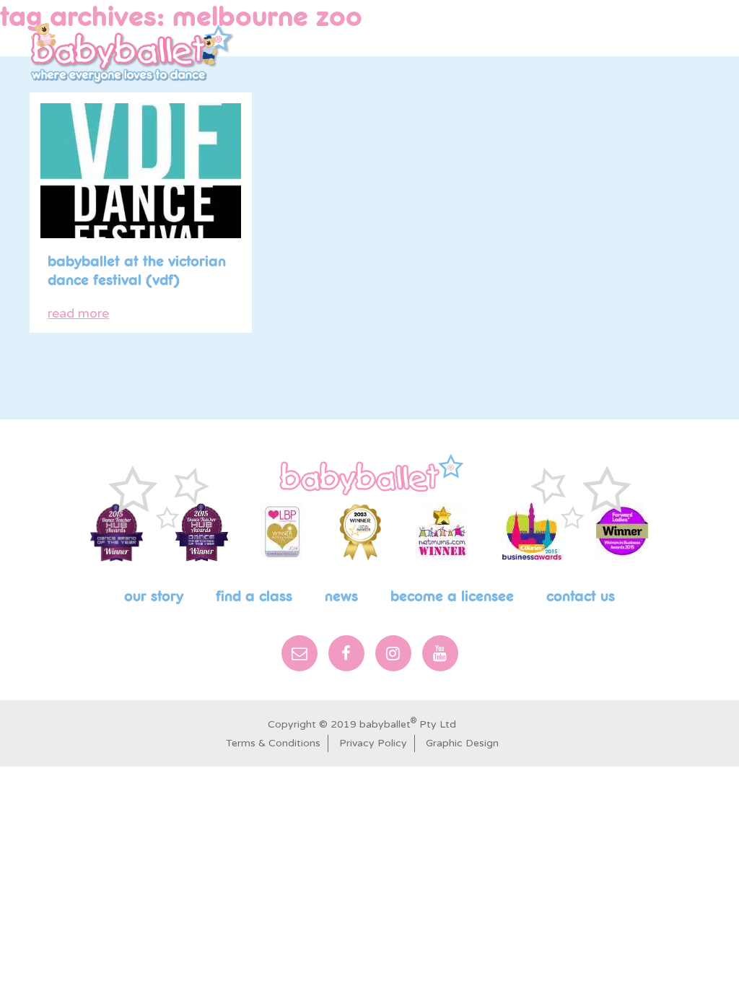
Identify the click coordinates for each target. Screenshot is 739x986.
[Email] (299, 653)
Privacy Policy (373, 743)
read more (78, 313)
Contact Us (580, 597)
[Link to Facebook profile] (612, 35)
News (341, 597)
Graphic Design (462, 743)
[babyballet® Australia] (132, 53)
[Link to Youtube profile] (661, 35)
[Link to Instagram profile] (635, 35)
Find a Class (254, 597)
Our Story (153, 597)
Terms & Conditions (273, 743)
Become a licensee (452, 597)
